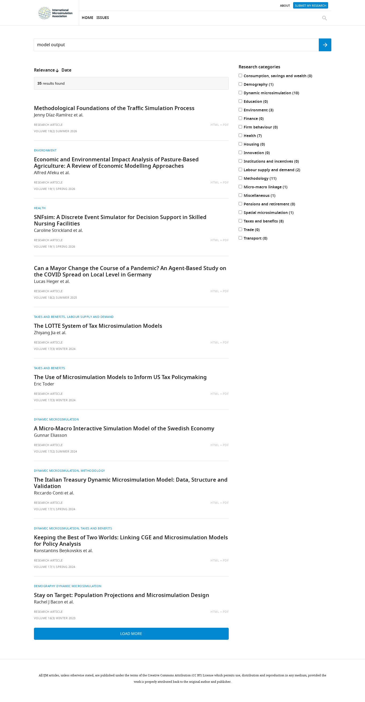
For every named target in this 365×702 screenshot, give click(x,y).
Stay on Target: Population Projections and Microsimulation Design (121, 595)
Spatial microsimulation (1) (274, 213)
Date (66, 70)
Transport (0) (261, 239)
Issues (102, 18)
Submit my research (310, 5)
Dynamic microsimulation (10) (277, 93)
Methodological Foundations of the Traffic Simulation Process (114, 108)
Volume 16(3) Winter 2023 (55, 618)
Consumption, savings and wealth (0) (283, 76)
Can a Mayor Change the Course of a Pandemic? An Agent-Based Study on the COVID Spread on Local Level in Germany (130, 271)
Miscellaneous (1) (265, 196)
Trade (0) (257, 230)
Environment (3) (264, 111)
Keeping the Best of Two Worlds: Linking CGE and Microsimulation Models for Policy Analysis (131, 541)
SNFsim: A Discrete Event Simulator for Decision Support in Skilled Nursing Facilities (120, 220)
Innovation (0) (262, 153)
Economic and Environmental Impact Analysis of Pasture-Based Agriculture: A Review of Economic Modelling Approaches (116, 163)
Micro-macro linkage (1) (271, 187)
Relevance (44, 70)
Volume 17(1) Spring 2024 (54, 509)
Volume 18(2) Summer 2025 (55, 297)
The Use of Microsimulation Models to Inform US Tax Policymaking (120, 377)
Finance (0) (259, 119)
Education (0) (261, 102)
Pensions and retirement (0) (275, 205)
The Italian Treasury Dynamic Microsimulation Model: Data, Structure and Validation (131, 483)
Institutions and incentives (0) (277, 162)
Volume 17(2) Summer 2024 (55, 451)
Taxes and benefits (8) (269, 222)
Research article (48, 125)
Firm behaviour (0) (266, 128)
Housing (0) (260, 145)
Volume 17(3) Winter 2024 (55, 349)
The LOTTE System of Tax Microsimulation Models (98, 326)
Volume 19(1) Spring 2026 (54, 189)
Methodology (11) (266, 179)
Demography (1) (264, 85)
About (285, 5)
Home (87, 18)
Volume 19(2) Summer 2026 (55, 131)
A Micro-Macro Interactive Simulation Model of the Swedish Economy (124, 429)
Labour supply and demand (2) (277, 170)
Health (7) (258, 136)
